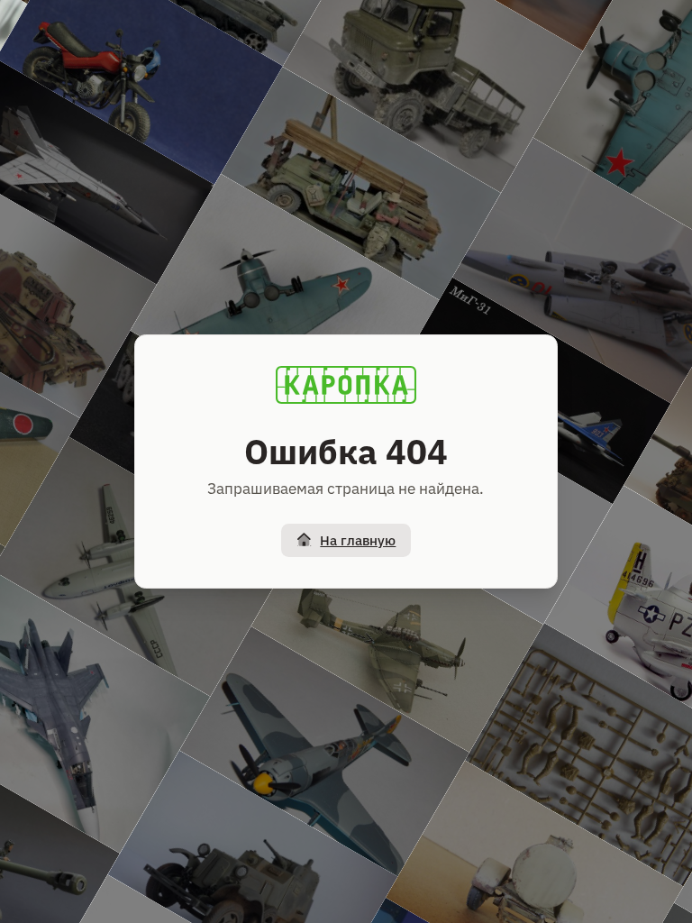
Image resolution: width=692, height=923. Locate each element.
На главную (358, 540)
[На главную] (346, 385)
